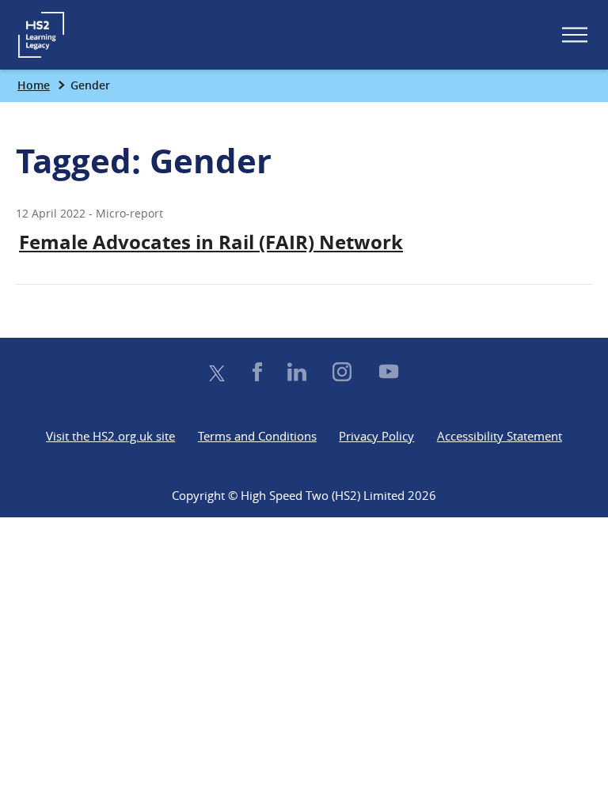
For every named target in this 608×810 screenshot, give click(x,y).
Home (33, 85)
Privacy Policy (376, 436)
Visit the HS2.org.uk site (110, 436)
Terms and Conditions (257, 436)
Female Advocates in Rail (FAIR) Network (211, 242)
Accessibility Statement (499, 436)
